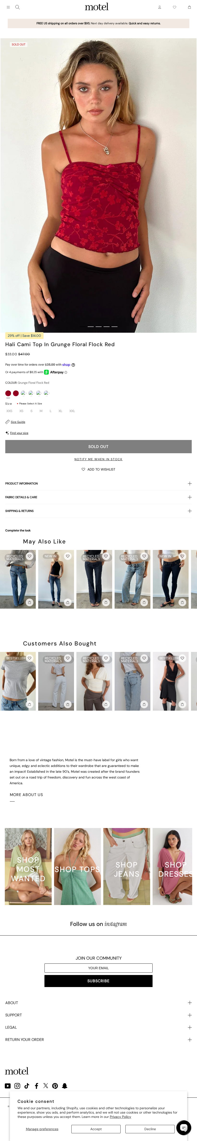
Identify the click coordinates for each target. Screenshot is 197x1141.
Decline (150, 1129)
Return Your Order (24, 1039)
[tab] (83, 326)
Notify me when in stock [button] (98, 459)
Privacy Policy (120, 1117)
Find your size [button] (19, 433)
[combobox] (17, 7)
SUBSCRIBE (98, 980)
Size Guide (18, 422)
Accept (96, 1129)
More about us (26, 794)
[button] (98, 469)
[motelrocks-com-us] (97, 7)
